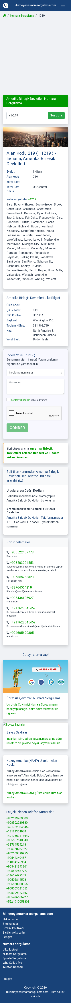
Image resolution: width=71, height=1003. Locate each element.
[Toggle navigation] (63, 5)
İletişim (7, 937)
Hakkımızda (10, 919)
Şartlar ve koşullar (14, 932)
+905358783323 (22, 577)
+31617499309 (16, 875)
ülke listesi (10, 949)
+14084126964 (16, 862)
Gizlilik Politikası (13, 928)
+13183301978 (16, 831)
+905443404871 (17, 857)
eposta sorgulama (14, 958)
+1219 (32, 199)
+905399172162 (17, 893)
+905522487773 (22, 552)
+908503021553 (22, 563)
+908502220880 (17, 822)
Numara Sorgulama (22, 15)
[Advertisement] (35, 56)
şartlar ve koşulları (21, 400)
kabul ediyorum (29, 400)
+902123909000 (17, 818)
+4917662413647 (17, 836)
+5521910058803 (17, 901)
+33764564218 (21, 587)
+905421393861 (17, 866)
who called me (12, 962)
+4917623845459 (23, 608)
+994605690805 (22, 633)
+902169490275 (17, 853)
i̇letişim (7, 979)
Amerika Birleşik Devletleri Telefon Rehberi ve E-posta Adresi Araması (33, 453)
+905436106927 (22, 598)
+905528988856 (17, 884)
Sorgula (56, 115)
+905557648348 (17, 840)
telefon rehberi (13, 967)
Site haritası (10, 923)
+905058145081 (17, 879)
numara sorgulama (15, 954)
